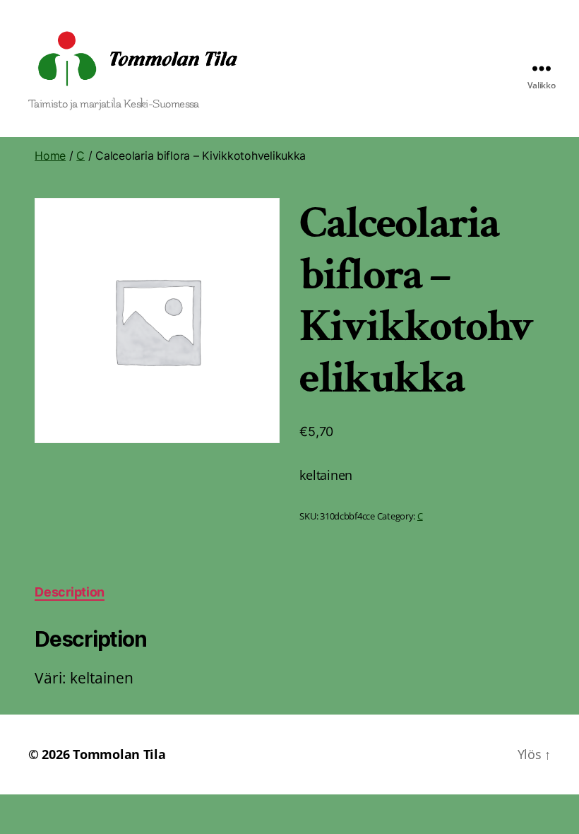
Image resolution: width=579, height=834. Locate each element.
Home (50, 155)
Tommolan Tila (119, 754)
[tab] (70, 591)
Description (70, 592)
